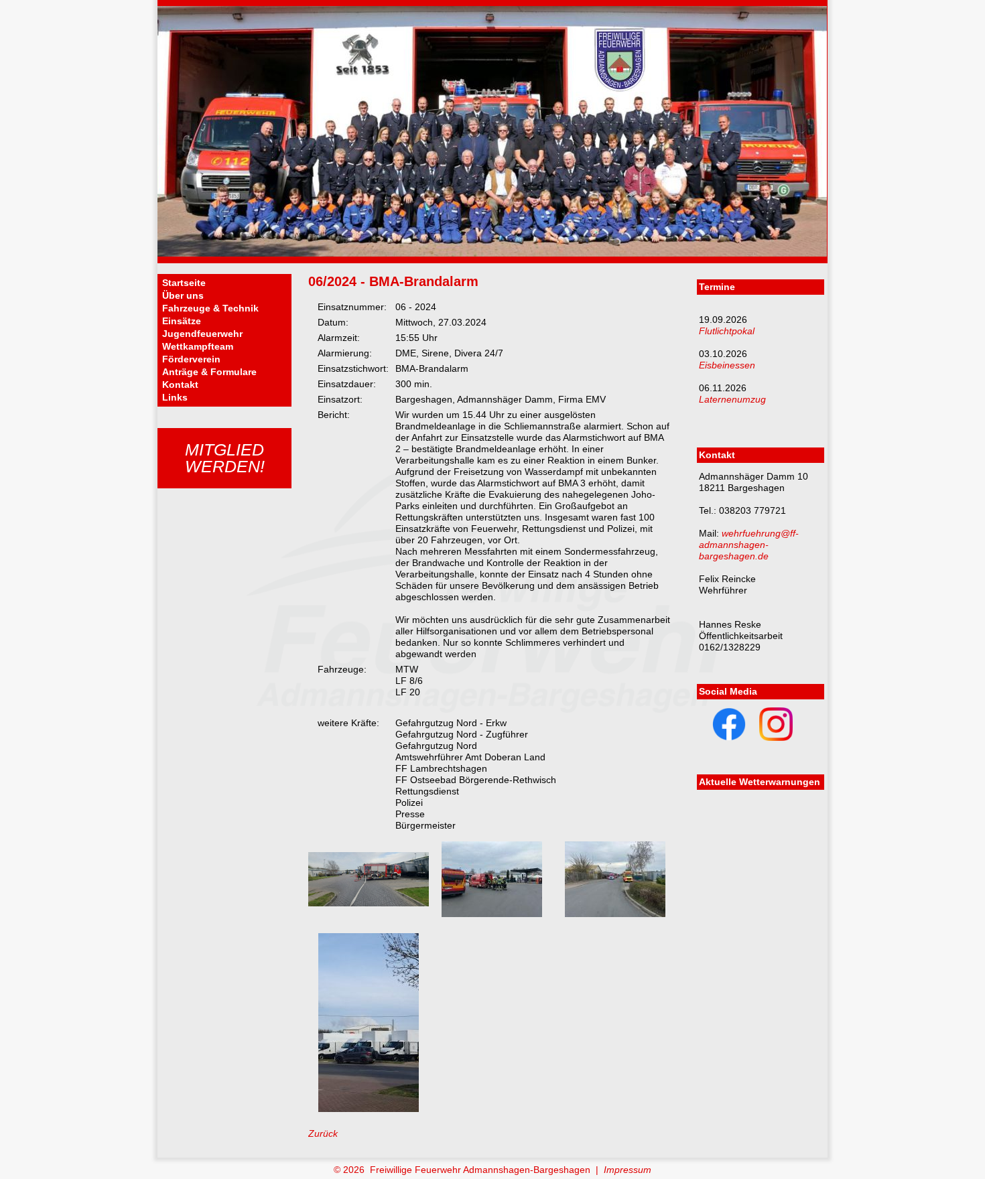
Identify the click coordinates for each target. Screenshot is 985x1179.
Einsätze (181, 321)
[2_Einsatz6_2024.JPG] (492, 913)
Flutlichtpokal (726, 331)
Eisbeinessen (727, 365)
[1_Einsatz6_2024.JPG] (368, 903)
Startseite (184, 282)
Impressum (627, 1169)
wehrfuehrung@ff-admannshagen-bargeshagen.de (749, 544)
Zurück (323, 1133)
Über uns (183, 295)
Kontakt (180, 384)
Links (175, 397)
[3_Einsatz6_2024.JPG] (615, 913)
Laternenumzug (732, 399)
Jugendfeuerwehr (202, 333)
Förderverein (191, 359)
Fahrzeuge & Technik (210, 308)
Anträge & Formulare (209, 371)
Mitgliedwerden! (225, 458)
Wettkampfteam (197, 346)
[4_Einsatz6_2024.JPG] (368, 1108)
